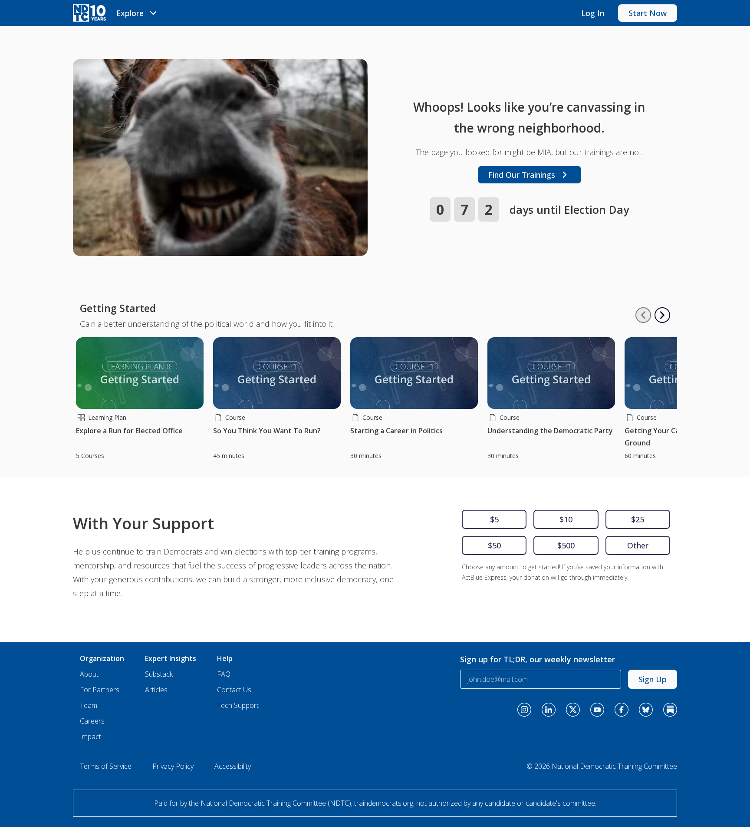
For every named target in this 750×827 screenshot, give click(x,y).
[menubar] (138, 13)
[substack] (670, 710)
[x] (573, 710)
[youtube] (597, 710)
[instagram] (524, 710)
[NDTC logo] (89, 13)
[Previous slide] (643, 315)
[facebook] (621, 710)
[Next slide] (662, 315)
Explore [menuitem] (130, 13)
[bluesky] (646, 710)
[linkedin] (549, 710)
